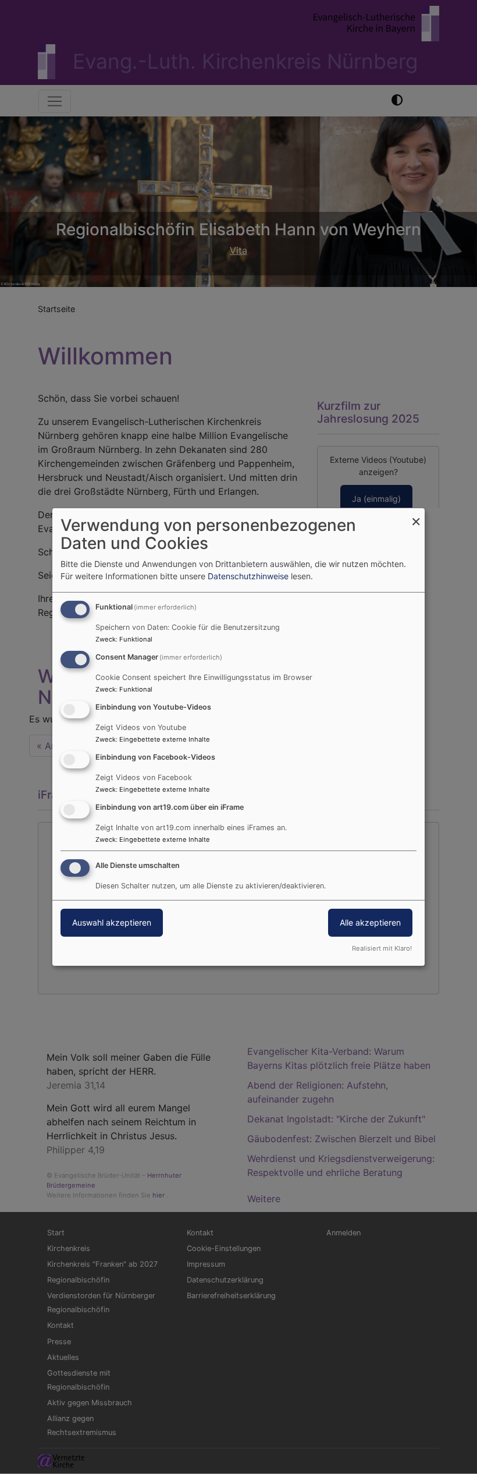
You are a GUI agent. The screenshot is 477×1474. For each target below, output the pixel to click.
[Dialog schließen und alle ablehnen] (416, 515)
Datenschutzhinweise (248, 576)
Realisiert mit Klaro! (382, 948)
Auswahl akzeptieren (111, 922)
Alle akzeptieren (370, 922)
